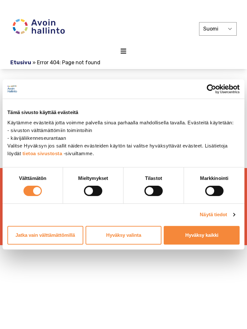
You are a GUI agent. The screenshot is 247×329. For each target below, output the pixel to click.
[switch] (93, 191)
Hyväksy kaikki (201, 235)
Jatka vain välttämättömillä (45, 235)
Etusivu (20, 62)
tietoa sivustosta (43, 153)
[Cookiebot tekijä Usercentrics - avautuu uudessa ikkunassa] (211, 89)
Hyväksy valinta (123, 235)
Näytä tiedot (213, 214)
